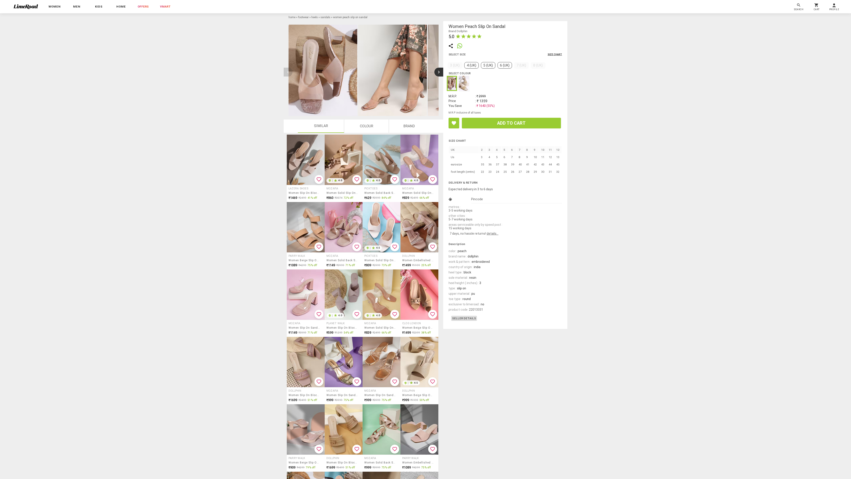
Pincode (477, 199)
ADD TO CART (511, 123)
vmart (165, 6)
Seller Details (464, 318)
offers (143, 6)
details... (492, 233)
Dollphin (408, 255)
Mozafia (332, 188)
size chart (555, 54)
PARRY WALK (297, 255)
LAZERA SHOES (298, 188)
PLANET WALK (335, 323)
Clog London (411, 323)
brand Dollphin (458, 31)
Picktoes (370, 188)
